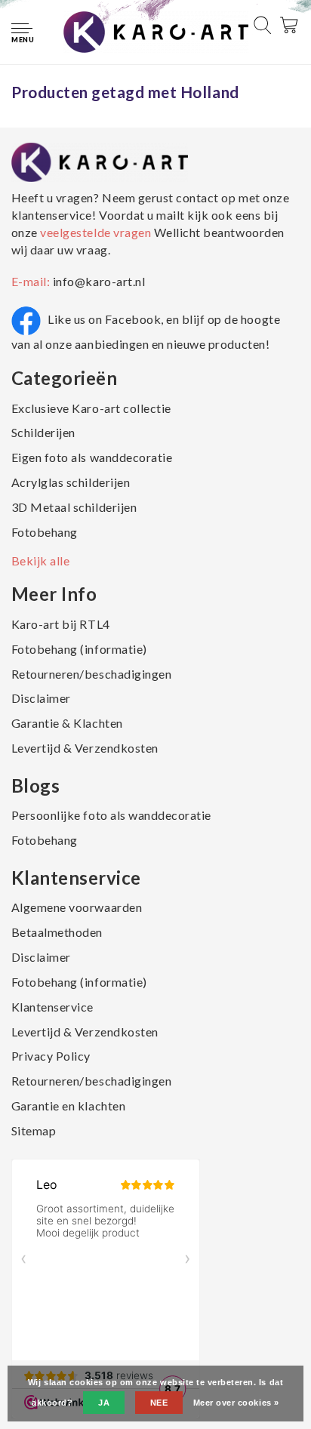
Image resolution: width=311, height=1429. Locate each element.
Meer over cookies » (236, 1402)
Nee (159, 1402)
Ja (103, 1402)
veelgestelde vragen (96, 232)
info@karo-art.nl (99, 281)
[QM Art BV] (155, 31)
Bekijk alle (40, 560)
